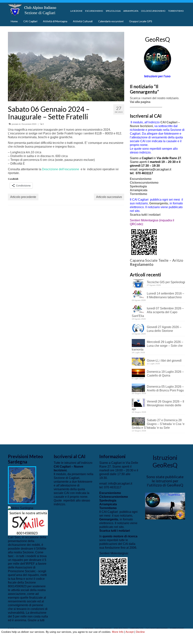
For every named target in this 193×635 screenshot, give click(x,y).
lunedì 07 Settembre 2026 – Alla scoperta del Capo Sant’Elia (158, 312)
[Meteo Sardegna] (20, 507)
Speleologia (138, 186)
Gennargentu (158, 203)
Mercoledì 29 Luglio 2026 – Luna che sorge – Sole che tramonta (157, 345)
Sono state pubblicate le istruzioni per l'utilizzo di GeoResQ (165, 480)
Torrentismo (138, 194)
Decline (140, 631)
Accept (130, 631)
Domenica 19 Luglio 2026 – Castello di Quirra (165, 373)
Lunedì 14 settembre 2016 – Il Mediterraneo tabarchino (165, 295)
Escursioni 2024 (29, 124)
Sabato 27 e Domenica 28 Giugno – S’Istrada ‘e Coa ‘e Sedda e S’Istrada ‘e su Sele (158, 424)
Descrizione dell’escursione (61, 169)
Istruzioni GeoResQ (165, 461)
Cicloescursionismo (144, 182)
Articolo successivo (109, 197)
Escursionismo (141, 178)
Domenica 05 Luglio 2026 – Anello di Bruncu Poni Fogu (165, 388)
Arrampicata (138, 190)
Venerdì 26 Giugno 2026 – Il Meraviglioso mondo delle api (158, 405)
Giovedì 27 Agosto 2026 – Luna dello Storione (164, 328)
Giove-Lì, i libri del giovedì (164, 360)
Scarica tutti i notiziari (145, 214)
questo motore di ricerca (120, 536)
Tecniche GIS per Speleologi (166, 282)
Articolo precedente (23, 197)
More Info (117, 631)
